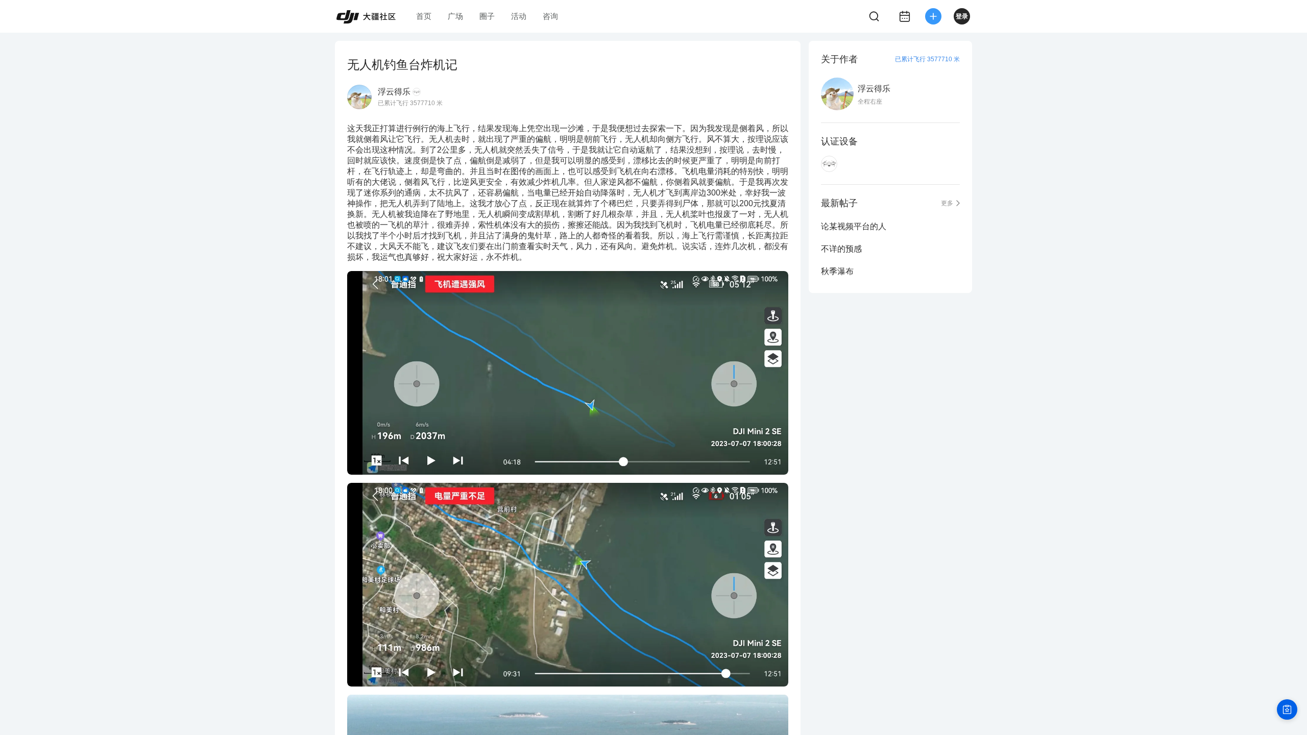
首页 (423, 16)
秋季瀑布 (837, 271)
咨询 (550, 16)
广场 (455, 16)
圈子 (487, 16)
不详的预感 (841, 248)
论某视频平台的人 (853, 226)
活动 (518, 16)
